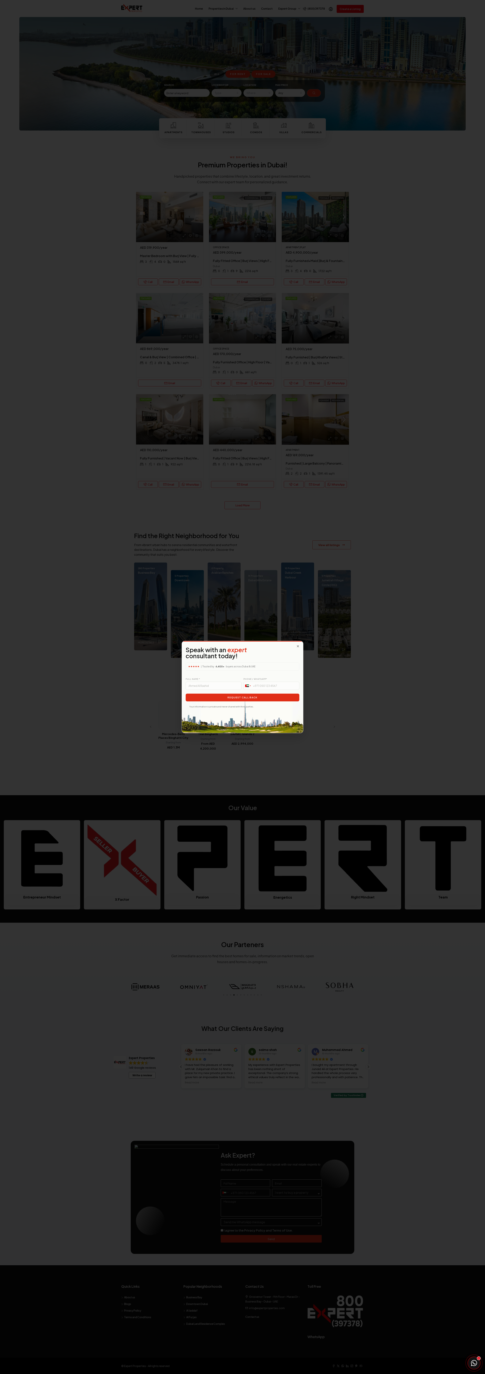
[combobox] (248, 686)
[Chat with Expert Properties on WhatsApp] (474, 1363)
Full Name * (193, 679)
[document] (242, 687)
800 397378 (454, 1348)
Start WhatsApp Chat (454, 1333)
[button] (297, 646)
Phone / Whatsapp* (255, 679)
